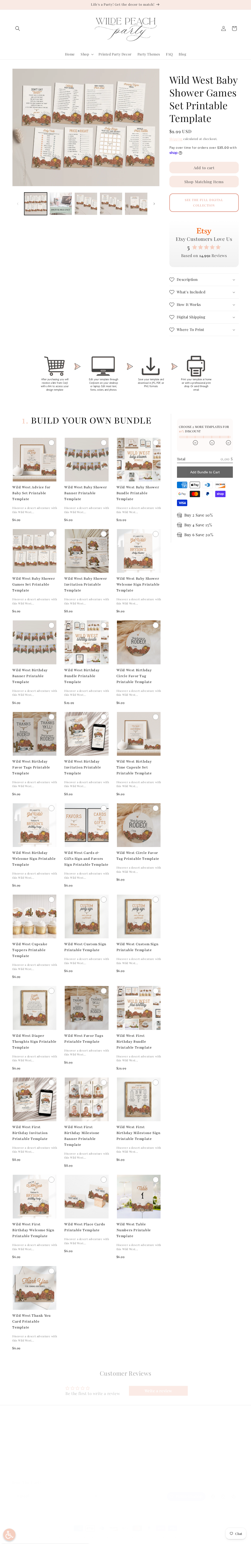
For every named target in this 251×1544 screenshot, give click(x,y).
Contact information (169, 1537)
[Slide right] (154, 203)
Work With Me (24, 1464)
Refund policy (63, 1537)
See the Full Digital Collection (204, 202)
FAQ (15, 1438)
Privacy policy (87, 1537)
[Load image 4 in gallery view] (111, 203)
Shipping (176, 139)
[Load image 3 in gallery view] (86, 203)
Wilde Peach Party (36, 1537)
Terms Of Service (83, 1455)
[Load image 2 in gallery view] (61, 203)
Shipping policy (140, 1537)
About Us (19, 1447)
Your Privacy (79, 1464)
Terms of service (113, 1537)
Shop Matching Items (204, 181)
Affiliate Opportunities (31, 1473)
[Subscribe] (94, 1496)
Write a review (158, 1390)
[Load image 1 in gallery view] (35, 203)
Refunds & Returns (85, 1447)
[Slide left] (17, 203)
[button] (17, 28)
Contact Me (21, 1455)
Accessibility (79, 1473)
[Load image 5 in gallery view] (136, 203)
